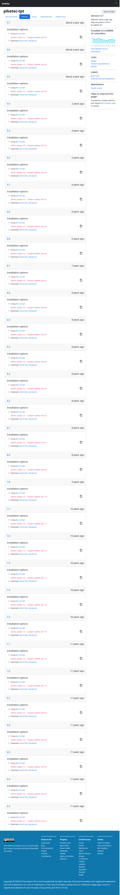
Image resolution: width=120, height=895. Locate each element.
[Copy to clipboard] (81, 37)
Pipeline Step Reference (100, 64)
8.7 (8, 265)
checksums (32, 41)
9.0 (8, 211)
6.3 (8, 806)
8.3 (8, 373)
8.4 (8, 346)
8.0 (8, 455)
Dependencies (46, 17)
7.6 (8, 536)
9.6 (8, 49)
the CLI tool (20, 34)
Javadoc (94, 66)
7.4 (8, 590)
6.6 (8, 725)
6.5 (8, 752)
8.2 (8, 401)
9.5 (8, 76)
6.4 (8, 779)
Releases (24, 17)
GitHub (93, 61)
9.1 (8, 184)
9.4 (8, 103)
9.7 (8, 22)
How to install (109, 11)
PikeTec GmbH (96, 88)
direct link (23, 41)
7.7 (8, 509)
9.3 (8, 130)
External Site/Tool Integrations (103, 79)
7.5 (8, 563)
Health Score (61, 17)
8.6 (8, 292)
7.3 (8, 617)
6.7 (8, 698)
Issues (34, 17)
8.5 (8, 319)
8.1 (8, 428)
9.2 (8, 157)
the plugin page (109, 103)
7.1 (8, 644)
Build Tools (95, 76)
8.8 (8, 238)
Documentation (11, 17)
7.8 (8, 481)
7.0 (8, 671)
